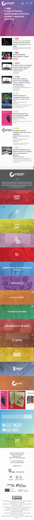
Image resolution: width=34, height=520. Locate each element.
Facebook (8, 425)
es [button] (17, 179)
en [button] (19, 179)
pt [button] (14, 179)
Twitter (18, 425)
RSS (16, 430)
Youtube (7, 430)
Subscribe (28, 417)
